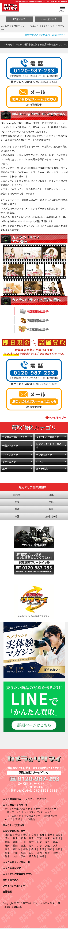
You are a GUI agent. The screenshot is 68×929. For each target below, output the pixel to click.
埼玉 (31, 838)
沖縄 (41, 856)
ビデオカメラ (9, 461)
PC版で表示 (19, 19)
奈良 (7, 849)
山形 (49, 834)
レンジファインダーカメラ (48, 446)
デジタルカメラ (44, 454)
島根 (7, 852)
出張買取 (34, 311)
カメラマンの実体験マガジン (17, 874)
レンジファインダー (48, 26)
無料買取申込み (11, 879)
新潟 (7, 842)
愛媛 (41, 849)
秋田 (41, 834)
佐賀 (47, 852)
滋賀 (31, 845)
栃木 (15, 838)
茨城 (7, 838)
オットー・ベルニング (29, 26)
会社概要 (7, 891)
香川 (33, 849)
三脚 (4, 468)
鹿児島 (32, 856)
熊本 (7, 856)
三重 (23, 845)
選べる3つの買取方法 (13, 825)
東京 (47, 838)
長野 (47, 842)
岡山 (15, 852)
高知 (49, 849)
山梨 (39, 842)
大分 (15, 856)
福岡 (39, 852)
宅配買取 (34, 329)
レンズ (39, 461)
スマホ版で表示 (48, 19)
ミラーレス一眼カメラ (47, 436)
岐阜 (55, 842)
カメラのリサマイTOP (10, 26)
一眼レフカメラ (10, 445)
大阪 (47, 845)
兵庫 (55, 845)
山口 (31, 852)
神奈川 (56, 838)
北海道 (8, 834)
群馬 (23, 838)
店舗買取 (34, 320)
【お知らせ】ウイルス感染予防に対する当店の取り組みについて (34, 44)
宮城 (33, 834)
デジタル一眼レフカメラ (14, 436)
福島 (57, 834)
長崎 (55, 852)
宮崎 (23, 856)
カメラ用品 (42, 468)
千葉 (39, 838)
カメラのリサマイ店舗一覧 (16, 862)
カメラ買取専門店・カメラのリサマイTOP (24, 799)
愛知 (15, 845)
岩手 (25, 834)
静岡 (7, 845)
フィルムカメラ (10, 454)
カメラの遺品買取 (12, 868)
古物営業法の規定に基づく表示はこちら (45, 35)
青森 (17, 834)
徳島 (25, 849)
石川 (23, 842)
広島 (23, 852)
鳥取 (57, 849)
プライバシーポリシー (14, 885)
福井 (31, 842)
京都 (39, 845)
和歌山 (16, 849)
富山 (15, 842)
